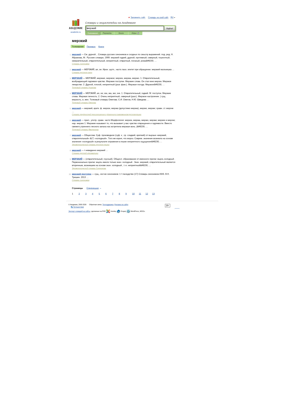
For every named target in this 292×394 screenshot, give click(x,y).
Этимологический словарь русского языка (90, 145)
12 (147, 194)
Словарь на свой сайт (158, 17)
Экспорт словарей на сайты (79, 211)
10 (133, 194)
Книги (121, 33)
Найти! (169, 28)
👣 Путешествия (77, 207)
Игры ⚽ (135, 33)
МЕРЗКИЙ (77, 78)
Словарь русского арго (82, 73)
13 (153, 194)
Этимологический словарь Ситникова (89, 168)
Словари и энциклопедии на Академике (110, 22)
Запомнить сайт (138, 17)
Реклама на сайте (121, 204)
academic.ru (76, 32)
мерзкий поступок (81, 174)
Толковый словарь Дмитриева (85, 130)
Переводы (107, 33)
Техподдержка (108, 204)
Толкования (92, 33)
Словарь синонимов (80, 64)
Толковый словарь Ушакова (84, 88)
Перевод (91, 46)
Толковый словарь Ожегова (84, 103)
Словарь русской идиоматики (85, 153)
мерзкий (76, 54)
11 (140, 194)
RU (172, 17)
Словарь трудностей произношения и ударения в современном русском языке (106, 115)
